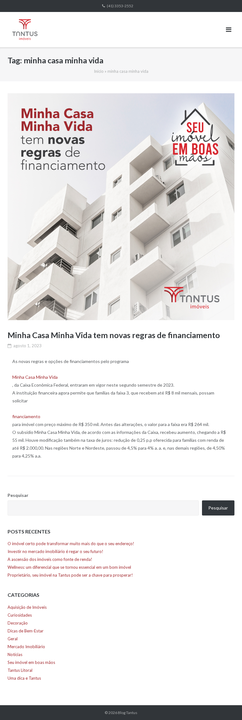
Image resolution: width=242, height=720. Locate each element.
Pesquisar (18, 495)
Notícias (15, 654)
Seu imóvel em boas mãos (31, 662)
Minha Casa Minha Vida (35, 377)
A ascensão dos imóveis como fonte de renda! (50, 559)
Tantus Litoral (20, 670)
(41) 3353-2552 (120, 5)
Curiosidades (20, 615)
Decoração (18, 622)
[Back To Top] (226, 705)
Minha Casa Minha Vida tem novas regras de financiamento (114, 335)
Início (99, 71)
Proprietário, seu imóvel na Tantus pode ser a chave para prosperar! (70, 575)
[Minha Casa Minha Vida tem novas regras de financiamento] (121, 206)
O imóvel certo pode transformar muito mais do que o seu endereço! (71, 543)
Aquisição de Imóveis (27, 607)
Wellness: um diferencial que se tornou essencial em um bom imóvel (69, 567)
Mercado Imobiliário (26, 646)
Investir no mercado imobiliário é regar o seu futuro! (55, 551)
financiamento (26, 416)
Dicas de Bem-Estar (25, 630)
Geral (13, 638)
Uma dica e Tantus (24, 678)
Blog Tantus (127, 712)
